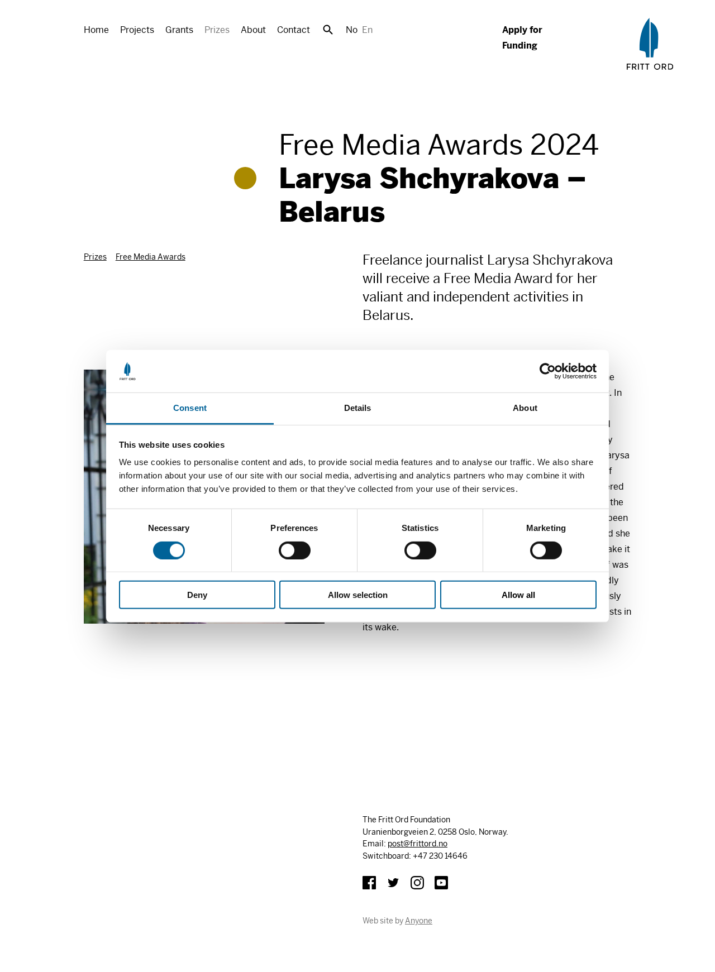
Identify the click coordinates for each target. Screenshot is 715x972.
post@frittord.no (417, 844)
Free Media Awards (150, 257)
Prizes (217, 30)
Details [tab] (357, 408)
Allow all (518, 595)
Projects (137, 30)
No (352, 30)
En (367, 30)
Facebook (369, 882)
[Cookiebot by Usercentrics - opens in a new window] (548, 371)
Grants (179, 30)
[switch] (295, 550)
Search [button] (328, 29)
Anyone (418, 921)
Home (96, 30)
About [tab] (525, 408)
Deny (197, 595)
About (253, 30)
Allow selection (358, 595)
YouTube (441, 882)
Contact (293, 30)
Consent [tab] (190, 408)
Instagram (417, 882)
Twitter (393, 882)
